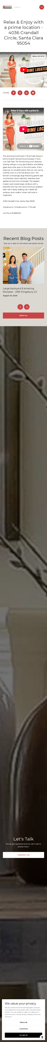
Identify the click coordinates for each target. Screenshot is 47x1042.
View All (23, 315)
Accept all (23, 1035)
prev (20, 307)
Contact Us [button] (23, 855)
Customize (23, 1029)
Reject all (23, 1022)
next (27, 307)
